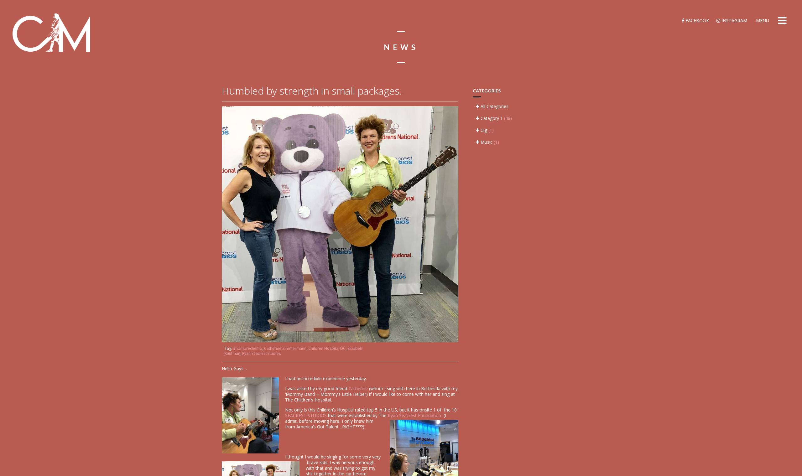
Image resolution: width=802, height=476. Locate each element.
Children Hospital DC (327, 348)
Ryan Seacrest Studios (261, 353)
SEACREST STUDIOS (306, 415)
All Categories (493, 106)
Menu (762, 20)
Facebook (696, 20)
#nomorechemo (247, 348)
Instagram (733, 20)
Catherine (358, 388)
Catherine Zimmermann (285, 348)
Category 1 (495, 118)
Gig (486, 130)
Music (489, 142)
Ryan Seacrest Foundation (416, 415)
